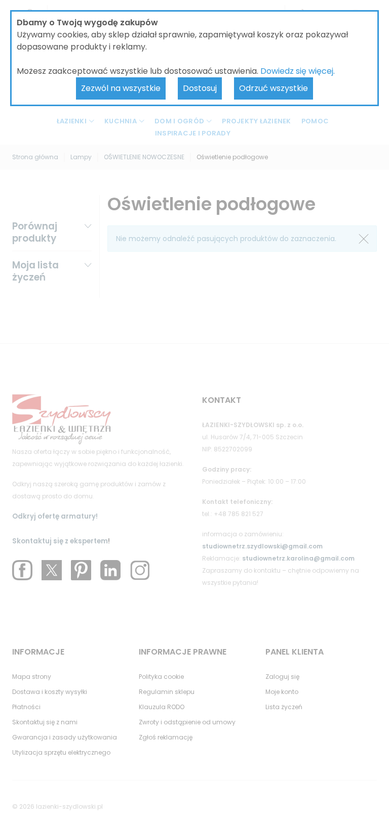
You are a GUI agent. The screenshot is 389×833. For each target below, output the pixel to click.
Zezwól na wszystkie (121, 88)
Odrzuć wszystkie (273, 88)
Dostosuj (200, 88)
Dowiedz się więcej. (297, 71)
